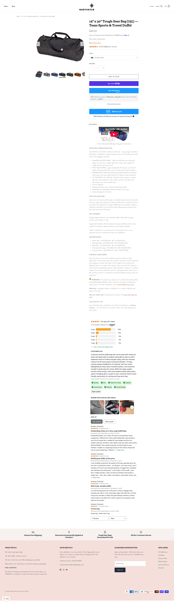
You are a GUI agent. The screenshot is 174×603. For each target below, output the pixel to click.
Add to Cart (114, 76)
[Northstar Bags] (87, 6)
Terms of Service (163, 565)
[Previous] (37, 44)
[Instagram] (63, 569)
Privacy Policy (162, 558)
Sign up (120, 570)
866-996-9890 (77, 561)
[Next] (82, 44)
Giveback (161, 555)
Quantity (92, 64)
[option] (60, 44)
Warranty (161, 568)
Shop (13, 6)
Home (6, 6)
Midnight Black (99, 57)
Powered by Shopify (23, 591)
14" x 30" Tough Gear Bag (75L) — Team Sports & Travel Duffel (38, 16)
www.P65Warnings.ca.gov (125, 284)
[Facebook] (60, 569)
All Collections (162, 552)
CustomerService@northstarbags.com (72, 565)
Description (93, 124)
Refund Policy (162, 561)
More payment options (114, 104)
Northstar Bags (96, 43)
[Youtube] (66, 569)
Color (91, 53)
